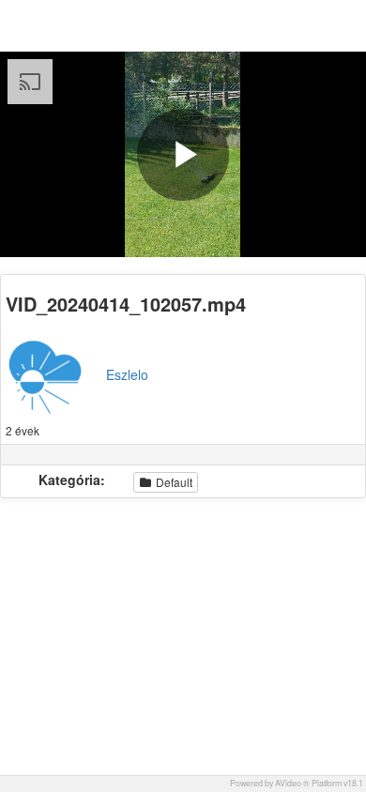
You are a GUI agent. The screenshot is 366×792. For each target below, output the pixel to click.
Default (172, 482)
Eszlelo (127, 374)
